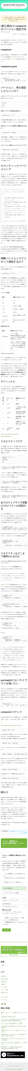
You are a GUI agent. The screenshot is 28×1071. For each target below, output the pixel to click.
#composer (7, 32)
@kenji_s (7, 577)
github (21, 691)
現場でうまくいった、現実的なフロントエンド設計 (14, 1013)
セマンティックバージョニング (11, 221)
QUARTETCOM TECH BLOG (14, 5)
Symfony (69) (4, 979)
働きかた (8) (4, 992)
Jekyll (12, 1069)
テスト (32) (4, 987)
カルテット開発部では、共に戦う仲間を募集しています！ (14, 843)
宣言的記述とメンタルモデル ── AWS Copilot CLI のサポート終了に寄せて (13, 1035)
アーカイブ (4, 999)
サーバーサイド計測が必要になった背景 (11, 1023)
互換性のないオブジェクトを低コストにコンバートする (14, 1031)
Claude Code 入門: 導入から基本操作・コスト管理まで (14, 1043)
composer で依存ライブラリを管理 (10, 59)
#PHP (2, 32)
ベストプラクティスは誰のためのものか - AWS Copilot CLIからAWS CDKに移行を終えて (13, 1020)
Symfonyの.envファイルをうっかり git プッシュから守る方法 (14, 1039)
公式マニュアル (5, 584)
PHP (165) (3, 976)
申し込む (6, 930)
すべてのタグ (4, 997)
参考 (22, 655)
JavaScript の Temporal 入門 (8, 1016)
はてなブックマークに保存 (23, 832)
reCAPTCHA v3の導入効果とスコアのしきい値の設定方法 (13, 1026)
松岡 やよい (24, 34)
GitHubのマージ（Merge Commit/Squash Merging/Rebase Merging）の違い (11, 1047)
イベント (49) (4, 990)
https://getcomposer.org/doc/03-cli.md (11, 725)
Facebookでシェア (14, 832)
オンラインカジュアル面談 (11, 893)
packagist (14, 176)
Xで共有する (5, 831)
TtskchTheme (19, 1069)
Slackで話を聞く (8, 888)
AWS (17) (3, 984)
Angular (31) (4, 981)
